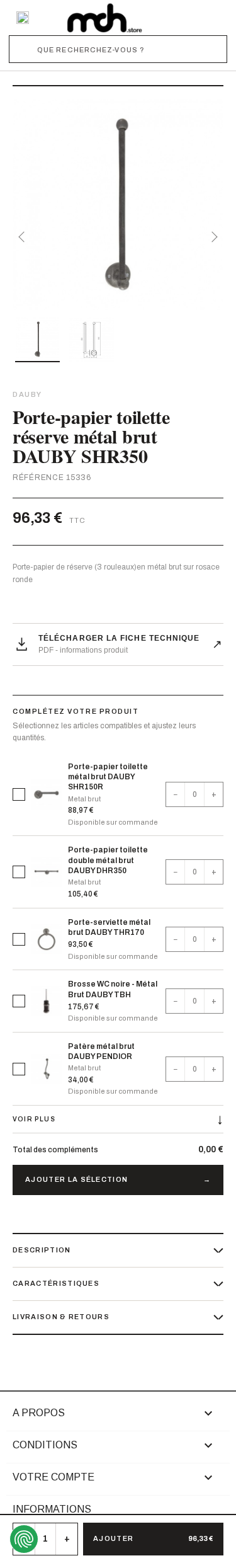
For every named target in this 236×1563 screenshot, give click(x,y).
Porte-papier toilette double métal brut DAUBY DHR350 (108, 859)
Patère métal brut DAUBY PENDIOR (101, 1051)
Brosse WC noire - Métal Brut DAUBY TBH (112, 989)
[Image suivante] (212, 236)
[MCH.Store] (104, 18)
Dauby (27, 394)
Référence (38, 477)
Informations (52, 1509)
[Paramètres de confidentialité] (23, 1539)
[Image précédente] (24, 236)
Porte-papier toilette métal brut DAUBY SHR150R (108, 776)
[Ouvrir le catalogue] (23, 17)
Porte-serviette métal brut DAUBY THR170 (109, 927)
